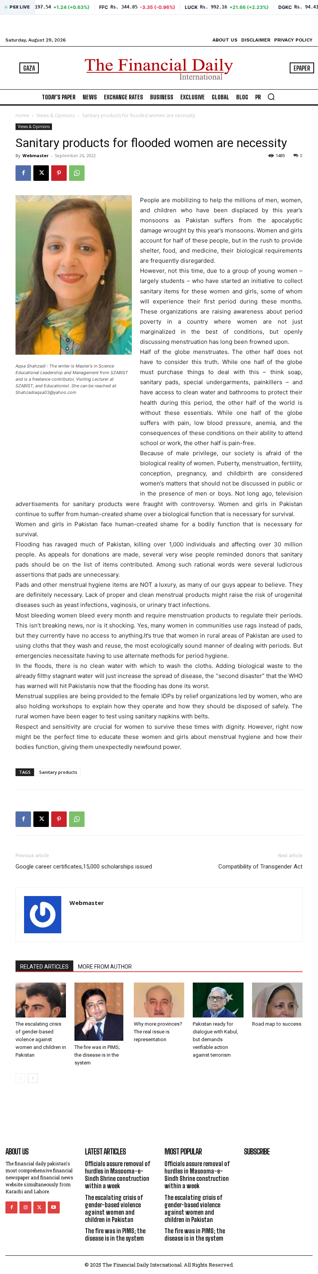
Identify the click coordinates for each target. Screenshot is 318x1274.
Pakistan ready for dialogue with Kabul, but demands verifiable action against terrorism (215, 1039)
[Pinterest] (59, 173)
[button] (271, 96)
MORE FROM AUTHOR (105, 967)
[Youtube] (54, 1207)
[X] (41, 173)
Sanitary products (58, 772)
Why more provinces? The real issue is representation (158, 1031)
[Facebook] (23, 173)
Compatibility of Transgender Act (260, 866)
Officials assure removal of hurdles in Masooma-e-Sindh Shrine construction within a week (117, 1175)
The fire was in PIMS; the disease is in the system (97, 1055)
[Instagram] (25, 1207)
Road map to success (276, 1024)
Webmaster (35, 155)
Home (22, 115)
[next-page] (33, 1078)
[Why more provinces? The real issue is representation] (159, 1000)
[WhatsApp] (77, 173)
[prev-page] (20, 1078)
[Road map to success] (277, 1000)
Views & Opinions (55, 115)
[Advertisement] (54, 445)
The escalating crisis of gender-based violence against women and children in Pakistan (41, 1039)
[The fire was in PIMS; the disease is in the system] (99, 1012)
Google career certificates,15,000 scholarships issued (84, 866)
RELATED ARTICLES (44, 967)
